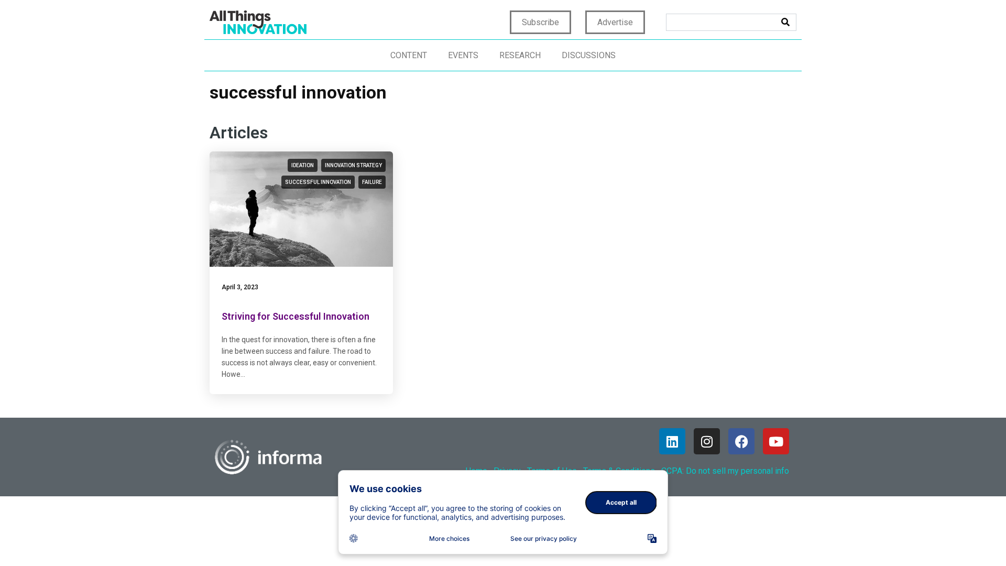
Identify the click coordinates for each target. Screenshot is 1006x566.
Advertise (615, 22)
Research (520, 55)
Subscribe (540, 22)
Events (463, 55)
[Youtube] (776, 441)
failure (372, 182)
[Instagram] (707, 441)
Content (408, 55)
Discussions (589, 55)
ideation (302, 165)
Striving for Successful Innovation (295, 316)
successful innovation (318, 182)
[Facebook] (741, 441)
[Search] (785, 22)
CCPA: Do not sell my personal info (725, 471)
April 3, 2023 (240, 287)
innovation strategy (353, 165)
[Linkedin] (672, 441)
